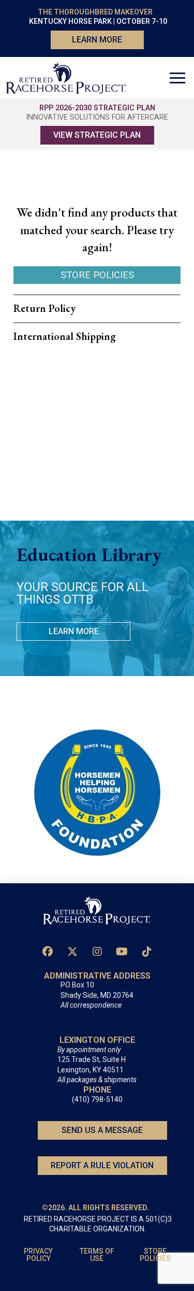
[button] (177, 77)
